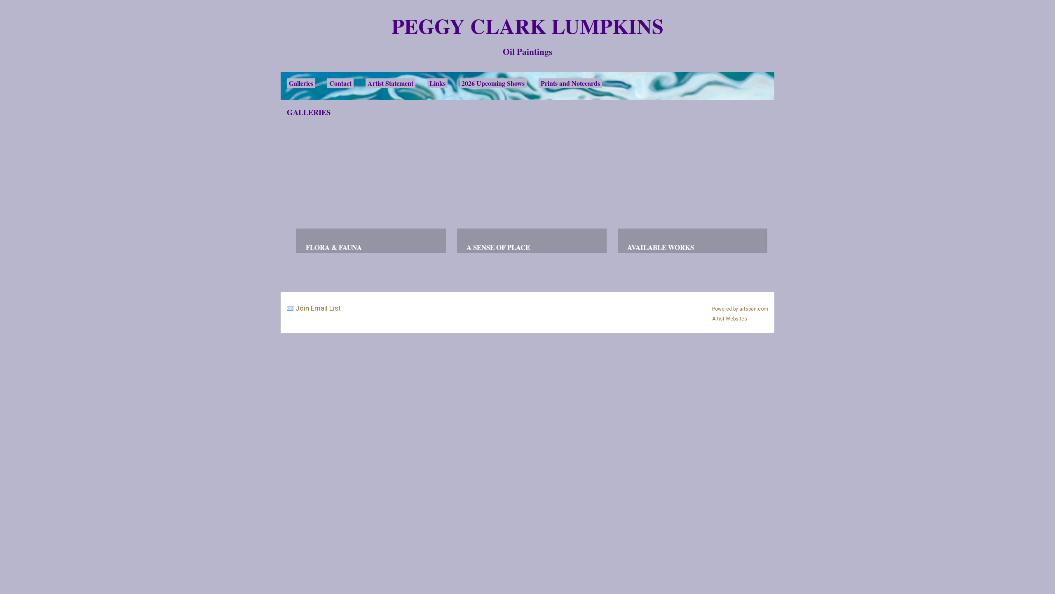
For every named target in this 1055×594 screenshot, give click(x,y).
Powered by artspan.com (740, 309)
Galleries (301, 83)
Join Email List (318, 308)
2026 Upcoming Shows (493, 83)
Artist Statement (390, 83)
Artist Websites (729, 319)
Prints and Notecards (570, 83)
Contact (340, 83)
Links (437, 83)
